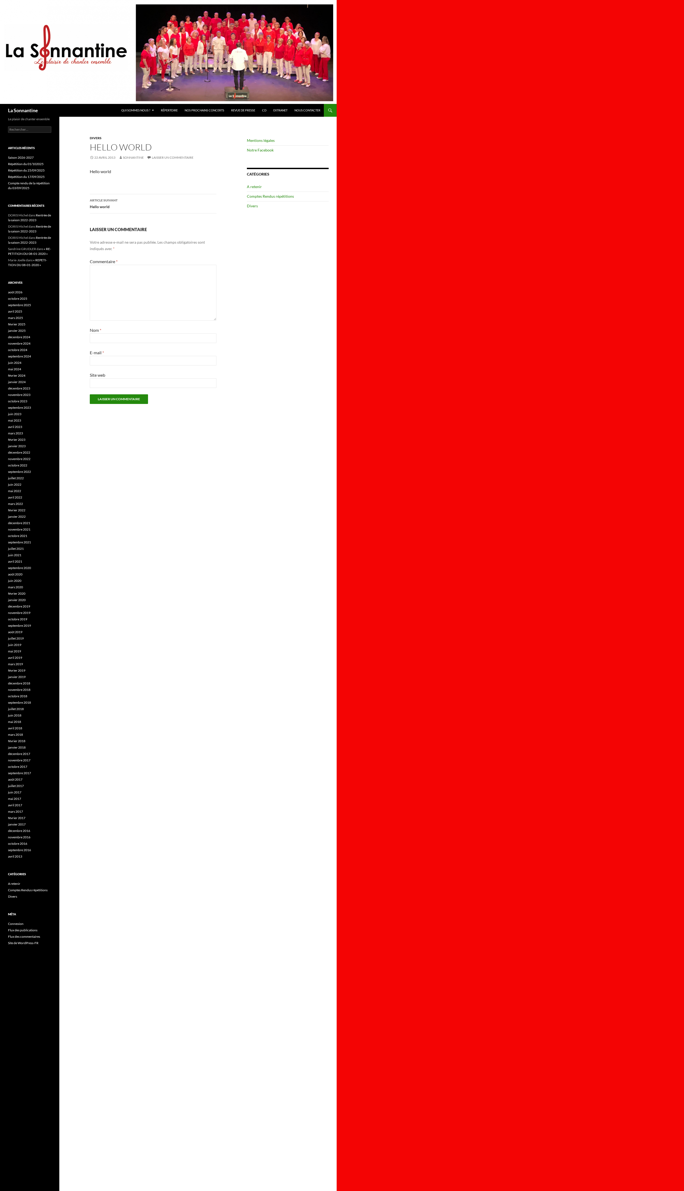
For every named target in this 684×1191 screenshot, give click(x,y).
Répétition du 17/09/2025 (26, 177)
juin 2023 (14, 414)
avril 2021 (15, 561)
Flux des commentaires (24, 937)
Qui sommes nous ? (135, 110)
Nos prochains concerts (204, 110)
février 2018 (16, 741)
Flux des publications (22, 930)
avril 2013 (15, 856)
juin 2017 (14, 792)
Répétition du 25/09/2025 (26, 170)
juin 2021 (14, 555)
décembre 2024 (19, 337)
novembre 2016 (19, 837)
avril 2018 (15, 728)
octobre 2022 (17, 465)
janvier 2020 (17, 600)
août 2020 (15, 574)
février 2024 (16, 375)
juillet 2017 (16, 786)
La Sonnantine (23, 110)
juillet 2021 (16, 549)
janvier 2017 (17, 824)
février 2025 (16, 324)
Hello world (104, 203)
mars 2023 (15, 433)
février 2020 (16, 593)
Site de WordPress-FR (23, 943)
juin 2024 (14, 363)
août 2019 (15, 632)
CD (264, 110)
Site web (97, 374)
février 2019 (16, 670)
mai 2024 (14, 369)
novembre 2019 (19, 613)
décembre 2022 (19, 452)
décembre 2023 (19, 388)
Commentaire (104, 261)
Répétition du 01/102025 (26, 164)
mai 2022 (14, 491)
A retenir (254, 186)
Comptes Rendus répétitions (270, 196)
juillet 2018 (16, 709)
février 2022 (16, 510)
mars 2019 (15, 664)
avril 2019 (15, 658)
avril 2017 (15, 805)
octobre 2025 (17, 299)
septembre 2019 (19, 626)
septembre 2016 (19, 850)
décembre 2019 (19, 606)
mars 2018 (15, 735)
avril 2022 (15, 497)
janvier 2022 (17, 517)
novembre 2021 (19, 529)
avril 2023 (15, 427)
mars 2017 (15, 811)
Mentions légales (261, 140)
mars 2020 (15, 587)
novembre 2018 (19, 690)
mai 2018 (14, 722)
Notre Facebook (260, 150)
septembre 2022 (19, 472)
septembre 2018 (19, 702)
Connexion (16, 924)
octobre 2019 (17, 619)
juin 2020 (14, 581)
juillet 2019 (16, 638)
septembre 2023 (19, 408)
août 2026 (15, 292)
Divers (96, 138)
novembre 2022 (19, 459)
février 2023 (16, 440)
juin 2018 (14, 715)
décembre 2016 (19, 831)
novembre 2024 (19, 343)
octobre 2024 (17, 350)
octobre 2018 (17, 696)
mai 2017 (14, 799)
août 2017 (15, 779)
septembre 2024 (19, 356)
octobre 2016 (17, 844)
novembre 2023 (19, 395)
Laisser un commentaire (172, 157)
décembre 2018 (19, 683)
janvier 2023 (17, 446)
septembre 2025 (19, 305)
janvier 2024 (17, 382)
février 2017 (16, 818)
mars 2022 (15, 504)
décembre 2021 (19, 523)
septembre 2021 (19, 542)
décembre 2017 (19, 754)
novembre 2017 (19, 760)
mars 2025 (15, 318)
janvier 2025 (17, 331)
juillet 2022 (16, 478)
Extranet (280, 110)
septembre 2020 (19, 568)
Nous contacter (307, 110)
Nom (95, 330)
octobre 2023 (17, 401)
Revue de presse (243, 110)
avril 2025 (15, 311)
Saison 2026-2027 (21, 157)
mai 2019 (14, 651)
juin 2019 (14, 645)
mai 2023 (14, 420)
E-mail (97, 352)
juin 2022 (14, 484)
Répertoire (169, 110)
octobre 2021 (17, 536)
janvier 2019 (17, 677)
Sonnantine (133, 157)
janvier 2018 (17, 747)
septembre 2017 (19, 773)
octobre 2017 (17, 767)
